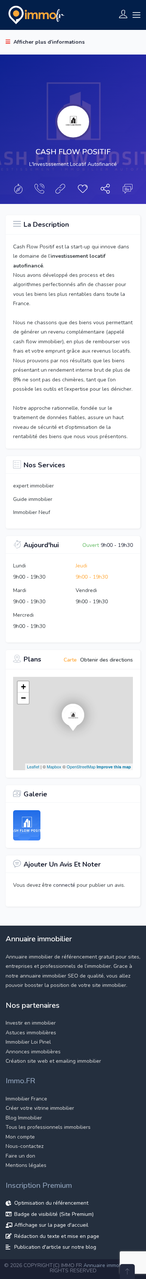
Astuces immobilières (31, 1032)
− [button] (23, 698)
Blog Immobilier (24, 1117)
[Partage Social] (105, 190)
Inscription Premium (39, 1185)
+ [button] (23, 686)
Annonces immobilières (33, 1051)
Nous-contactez (24, 1146)
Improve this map (114, 766)
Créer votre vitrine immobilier (40, 1108)
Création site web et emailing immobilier (53, 1061)
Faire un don (20, 1155)
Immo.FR (20, 1081)
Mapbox (54, 766)
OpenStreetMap (81, 766)
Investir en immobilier (31, 1022)
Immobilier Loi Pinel (28, 1042)
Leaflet (33, 766)
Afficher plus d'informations (48, 42)
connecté (65, 885)
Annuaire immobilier (107, 1265)
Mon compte (20, 1136)
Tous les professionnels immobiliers (48, 1127)
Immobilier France (26, 1098)
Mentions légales (26, 1165)
